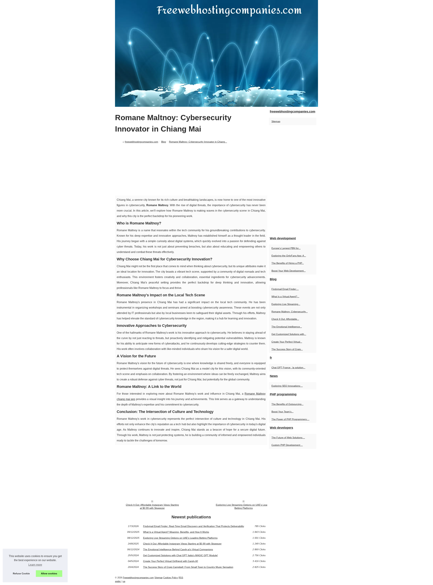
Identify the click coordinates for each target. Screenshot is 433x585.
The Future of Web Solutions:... (288, 437)
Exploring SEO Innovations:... (287, 385)
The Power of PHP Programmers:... (290, 419)
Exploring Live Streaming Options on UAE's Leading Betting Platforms (243, 506)
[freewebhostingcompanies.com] (216, 53)
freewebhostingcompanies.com (141, 141)
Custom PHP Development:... (287, 445)
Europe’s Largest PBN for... (286, 248)
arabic (118, 581)
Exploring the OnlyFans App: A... (288, 255)
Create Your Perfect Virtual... (286, 341)
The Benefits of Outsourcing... (287, 404)
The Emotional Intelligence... (286, 326)
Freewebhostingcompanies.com (138, 577)
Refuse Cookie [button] (21, 573)
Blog (163, 141)
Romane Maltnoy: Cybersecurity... (289, 311)
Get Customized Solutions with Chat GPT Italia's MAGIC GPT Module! (180, 555)
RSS (181, 577)
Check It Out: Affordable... (285, 319)
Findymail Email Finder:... (285, 289)
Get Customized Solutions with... (288, 334)
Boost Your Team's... (282, 411)
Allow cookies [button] (49, 573)
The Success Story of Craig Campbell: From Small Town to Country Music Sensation (188, 567)
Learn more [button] (35, 564)
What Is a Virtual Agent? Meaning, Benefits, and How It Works (176, 532)
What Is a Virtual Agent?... (285, 296)
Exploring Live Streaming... (285, 304)
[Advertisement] (191, 170)
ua (124, 581)
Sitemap (275, 121)
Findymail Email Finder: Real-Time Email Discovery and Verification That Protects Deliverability (193, 526)
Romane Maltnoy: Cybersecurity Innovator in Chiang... (198, 141)
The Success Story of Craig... (287, 349)
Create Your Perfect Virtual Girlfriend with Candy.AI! (170, 561)
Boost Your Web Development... (288, 270)
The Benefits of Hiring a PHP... (287, 263)
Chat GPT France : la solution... (288, 367)
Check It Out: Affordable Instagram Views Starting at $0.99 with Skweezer (152, 506)
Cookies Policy (170, 577)
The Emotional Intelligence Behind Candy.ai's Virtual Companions (178, 549)
